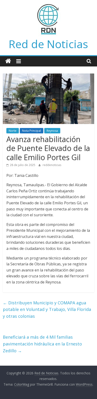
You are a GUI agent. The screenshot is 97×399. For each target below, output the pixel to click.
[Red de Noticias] (8, 61)
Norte (12, 131)
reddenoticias (52, 165)
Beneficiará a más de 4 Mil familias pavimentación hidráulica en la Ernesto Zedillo (42, 343)
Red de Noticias (48, 44)
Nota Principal (31, 131)
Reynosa (52, 131)
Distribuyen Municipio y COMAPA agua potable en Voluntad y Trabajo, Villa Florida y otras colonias (47, 309)
